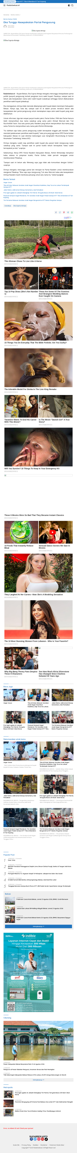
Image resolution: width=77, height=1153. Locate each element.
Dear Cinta (11, 860)
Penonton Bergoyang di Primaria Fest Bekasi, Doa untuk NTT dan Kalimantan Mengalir (44, 1102)
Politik (15, 19)
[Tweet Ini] (59, 212)
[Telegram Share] (67, 212)
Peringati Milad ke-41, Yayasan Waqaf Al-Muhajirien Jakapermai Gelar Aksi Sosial (35, 874)
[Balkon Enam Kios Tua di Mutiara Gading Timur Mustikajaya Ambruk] (9, 1112)
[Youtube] (42, 1139)
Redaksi (35, 1145)
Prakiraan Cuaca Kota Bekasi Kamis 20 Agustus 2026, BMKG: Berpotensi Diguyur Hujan (43, 918)
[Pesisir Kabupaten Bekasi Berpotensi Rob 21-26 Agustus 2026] (38, 1040)
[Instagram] (38, 1139)
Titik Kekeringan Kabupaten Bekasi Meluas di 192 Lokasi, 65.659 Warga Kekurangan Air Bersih (35, 1075)
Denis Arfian (11, 26)
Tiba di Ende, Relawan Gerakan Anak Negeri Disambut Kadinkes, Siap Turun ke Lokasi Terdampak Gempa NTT (36, 186)
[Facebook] (31, 1139)
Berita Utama (8, 19)
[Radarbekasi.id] (38, 1136)
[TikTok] (46, 1139)
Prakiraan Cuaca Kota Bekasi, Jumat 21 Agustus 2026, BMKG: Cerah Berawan (42, 899)
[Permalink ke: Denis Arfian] (5, 26)
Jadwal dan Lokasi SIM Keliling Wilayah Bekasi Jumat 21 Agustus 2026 (40, 908)
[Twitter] (35, 1139)
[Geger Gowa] (14, 695)
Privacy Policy (26, 1145)
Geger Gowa (8, 182)
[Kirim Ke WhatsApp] (71, 212)
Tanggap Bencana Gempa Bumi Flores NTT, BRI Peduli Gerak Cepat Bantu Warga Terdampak (39, 886)
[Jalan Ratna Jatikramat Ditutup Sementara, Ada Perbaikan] (62, 695)
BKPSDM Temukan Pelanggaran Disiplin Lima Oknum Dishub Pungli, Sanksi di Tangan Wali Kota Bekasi (39, 867)
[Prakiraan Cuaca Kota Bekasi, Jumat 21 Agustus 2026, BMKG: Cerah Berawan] (10, 901)
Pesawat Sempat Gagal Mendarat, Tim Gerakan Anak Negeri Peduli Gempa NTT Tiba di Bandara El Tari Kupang (38, 196)
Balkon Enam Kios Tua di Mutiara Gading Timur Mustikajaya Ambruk (38, 1111)
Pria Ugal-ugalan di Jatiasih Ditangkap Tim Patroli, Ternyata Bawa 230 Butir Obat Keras (33, 193)
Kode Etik (16, 1145)
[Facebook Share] (55, 212)
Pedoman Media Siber (57, 1145)
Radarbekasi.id (13, 5)
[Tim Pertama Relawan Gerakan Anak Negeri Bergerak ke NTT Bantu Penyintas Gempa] (62, 717)
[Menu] (5, 5)
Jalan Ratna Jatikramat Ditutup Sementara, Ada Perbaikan (24, 190)
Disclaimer (44, 1145)
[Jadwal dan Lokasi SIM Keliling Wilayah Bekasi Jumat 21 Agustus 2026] (10, 910)
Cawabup (8, 206)
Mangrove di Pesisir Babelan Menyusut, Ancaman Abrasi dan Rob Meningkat (29, 1069)
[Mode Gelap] (69, 5)
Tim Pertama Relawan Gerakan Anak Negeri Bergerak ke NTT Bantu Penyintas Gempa (33, 200)
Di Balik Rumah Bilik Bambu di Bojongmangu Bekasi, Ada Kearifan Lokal (32, 880)
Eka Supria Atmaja (20, 206)
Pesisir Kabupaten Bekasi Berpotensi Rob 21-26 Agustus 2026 (24, 1064)
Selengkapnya (38, 926)
